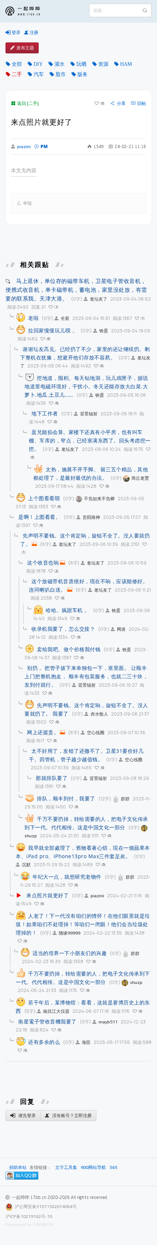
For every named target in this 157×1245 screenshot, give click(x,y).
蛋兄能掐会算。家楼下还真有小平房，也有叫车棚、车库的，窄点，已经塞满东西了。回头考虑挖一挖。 (90, 440)
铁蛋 (103, 330)
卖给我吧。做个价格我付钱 (68, 649)
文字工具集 (66, 1167)
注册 (33, 32)
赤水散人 (99, 714)
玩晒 (81, 64)
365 (113, 1167)
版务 (82, 74)
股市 (60, 74)
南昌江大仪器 (56, 1011)
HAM (126, 64)
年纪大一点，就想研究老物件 (67, 876)
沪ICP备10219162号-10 (28, 1216)
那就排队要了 (52, 777)
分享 (121, 103)
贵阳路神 (91, 517)
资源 (103, 64)
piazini (24, 146)
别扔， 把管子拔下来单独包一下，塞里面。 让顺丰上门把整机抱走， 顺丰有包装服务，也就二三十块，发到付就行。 (86, 676)
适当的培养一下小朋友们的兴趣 (69, 953)
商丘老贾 (140, 478)
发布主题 (25, 47)
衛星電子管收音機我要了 (47, 1021)
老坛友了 (98, 299)
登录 (15, 32)
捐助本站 (18, 1167)
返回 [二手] (28, 103)
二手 (17, 74)
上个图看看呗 (44, 498)
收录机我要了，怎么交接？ (63, 628)
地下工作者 (44, 413)
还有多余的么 (44, 1041)
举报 (27, 203)
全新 (65, 318)
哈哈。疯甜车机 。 (68, 610)
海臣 (86, 1042)
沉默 (26, 864)
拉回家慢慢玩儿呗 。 (52, 330)
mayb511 (108, 1022)
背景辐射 (88, 413)
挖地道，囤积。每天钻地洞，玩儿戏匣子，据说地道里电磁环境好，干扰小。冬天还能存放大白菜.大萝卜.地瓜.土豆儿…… (86, 386)
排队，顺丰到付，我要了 (66, 798)
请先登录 (26, 1115)
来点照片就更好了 (47, 895)
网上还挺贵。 (43, 732)
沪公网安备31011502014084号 (46, 1206)
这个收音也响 (43, 562)
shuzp (136, 982)
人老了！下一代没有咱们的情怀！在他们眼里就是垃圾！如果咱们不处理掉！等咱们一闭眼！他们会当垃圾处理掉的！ (83, 924)
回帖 (141, 103)
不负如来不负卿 (99, 498)
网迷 (121, 629)
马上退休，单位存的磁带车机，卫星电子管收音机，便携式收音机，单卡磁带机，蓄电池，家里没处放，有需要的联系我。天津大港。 (76, 289)
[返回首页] (28, 11)
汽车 (39, 74)
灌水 (59, 64)
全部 (17, 64)
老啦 (33, 317)
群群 (125, 798)
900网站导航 (93, 1167)
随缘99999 (69, 933)
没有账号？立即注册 (71, 1115)
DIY (38, 64)
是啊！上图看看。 (39, 516)
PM (44, 146)
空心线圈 (95, 732)
